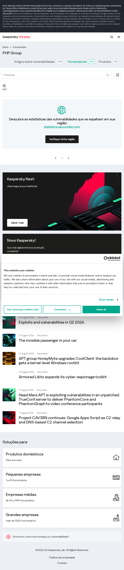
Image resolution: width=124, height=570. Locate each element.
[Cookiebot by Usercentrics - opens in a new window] (106, 258)
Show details (106, 299)
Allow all (101, 309)
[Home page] (16, 37)
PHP (5, 89)
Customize (60, 309)
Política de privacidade (62, 557)
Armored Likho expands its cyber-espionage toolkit (63, 377)
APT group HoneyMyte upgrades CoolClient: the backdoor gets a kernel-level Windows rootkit (69, 360)
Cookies (62, 563)
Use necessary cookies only (22, 309)
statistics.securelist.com (62, 127)
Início (5, 47)
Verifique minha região (62, 139)
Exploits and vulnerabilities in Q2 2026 (51, 322)
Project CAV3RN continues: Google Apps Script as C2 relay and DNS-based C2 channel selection (69, 420)
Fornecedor (19, 47)
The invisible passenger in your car (48, 340)
